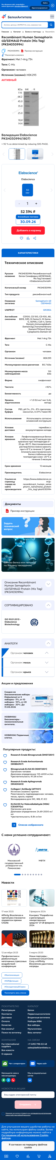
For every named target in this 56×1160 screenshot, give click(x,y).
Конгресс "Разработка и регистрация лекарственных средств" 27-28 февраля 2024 (41, 920)
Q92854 (47, 310)
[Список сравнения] (28, 1156)
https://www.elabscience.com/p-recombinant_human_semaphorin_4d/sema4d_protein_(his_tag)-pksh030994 (37, 484)
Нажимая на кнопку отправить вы (28, 1114)
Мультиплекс (35, 1029)
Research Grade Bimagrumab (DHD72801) (32, 755)
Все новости (7, 1050)
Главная (5, 32)
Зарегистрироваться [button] (39, 8)
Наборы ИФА (35, 1021)
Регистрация (8, 1010)
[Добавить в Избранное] (21, 238)
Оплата (5, 1021)
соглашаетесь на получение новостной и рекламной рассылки (28, 1114)
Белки (31, 1010)
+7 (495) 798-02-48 (37, 1044)
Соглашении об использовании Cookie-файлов (25, 1137)
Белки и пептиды (33, 32)
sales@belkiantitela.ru (39, 1047)
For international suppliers (10, 1045)
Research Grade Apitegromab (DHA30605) (26, 782)
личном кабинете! (21, 6)
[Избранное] (17, 1156)
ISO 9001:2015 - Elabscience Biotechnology (13, 622)
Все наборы (34, 1025)
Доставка (6, 1017)
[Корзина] (28, 230)
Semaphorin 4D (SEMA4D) (43, 302)
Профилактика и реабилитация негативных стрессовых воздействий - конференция (14, 961)
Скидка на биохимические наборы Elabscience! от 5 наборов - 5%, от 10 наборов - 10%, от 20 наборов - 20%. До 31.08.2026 (17, 699)
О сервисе (6, 1054)
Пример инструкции (34, 51)
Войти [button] (45, 3)
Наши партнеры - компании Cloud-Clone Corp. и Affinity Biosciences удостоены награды (41, 961)
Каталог (17, 32)
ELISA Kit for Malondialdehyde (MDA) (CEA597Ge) (30, 805)
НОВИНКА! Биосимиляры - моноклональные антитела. (13, 721)
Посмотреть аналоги (14, 55)
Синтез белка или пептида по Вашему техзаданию (20, 564)
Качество (6, 1025)
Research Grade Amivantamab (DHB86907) (27, 762)
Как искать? (7, 1029)
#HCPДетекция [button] (11, 981)
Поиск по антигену (11, 1032)
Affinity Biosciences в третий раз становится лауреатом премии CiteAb (13, 919)
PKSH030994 (13, 51)
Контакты (6, 1014)
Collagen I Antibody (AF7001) (26, 789)
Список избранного (30, 824)
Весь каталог (34, 1032)
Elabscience (28, 179)
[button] (17, 874)
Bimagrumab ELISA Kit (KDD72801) (29, 769)
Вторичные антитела (39, 1017)
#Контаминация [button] (11, 975)
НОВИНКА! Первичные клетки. (16, 736)
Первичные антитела (39, 1014)
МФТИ (33, 842)
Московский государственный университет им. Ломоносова (12, 847)
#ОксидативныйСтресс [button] (15, 987)
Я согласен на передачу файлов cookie (28, 1146)
